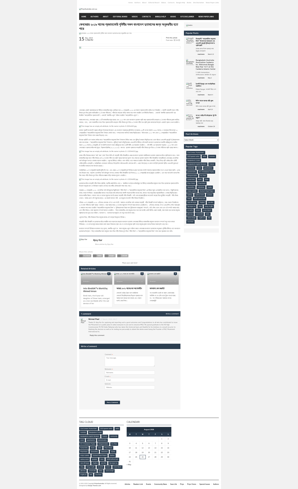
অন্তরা (189, 198)
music (200, 179)
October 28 (211, 126)
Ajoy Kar (90, 40)
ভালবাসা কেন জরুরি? (157, 288)
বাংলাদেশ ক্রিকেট (207, 210)
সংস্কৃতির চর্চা (202, 218)
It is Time (203, 175)
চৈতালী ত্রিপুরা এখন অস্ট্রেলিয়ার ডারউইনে (205, 84)
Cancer (212, 164)
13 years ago (138, 281)
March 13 (211, 54)
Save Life (173, 484)
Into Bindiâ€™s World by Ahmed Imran (95, 289)
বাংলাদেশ (198, 210)
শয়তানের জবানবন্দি (191, 218)
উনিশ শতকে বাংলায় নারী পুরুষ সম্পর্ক (204, 101)
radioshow (201, 187)
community (190, 168)
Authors (137, 2)
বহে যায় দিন (190, 210)
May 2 (210, 78)
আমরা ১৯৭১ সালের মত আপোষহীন (129, 288)
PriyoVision (201, 183)
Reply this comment (97, 335)
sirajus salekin (191, 191)
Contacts (171, 2)
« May (129, 464)
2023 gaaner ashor (193, 156)
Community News (160, 484)
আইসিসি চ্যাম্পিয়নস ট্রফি (199, 198)
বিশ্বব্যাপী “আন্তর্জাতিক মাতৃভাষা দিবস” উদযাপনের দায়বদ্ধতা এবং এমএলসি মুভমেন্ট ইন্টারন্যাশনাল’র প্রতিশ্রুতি (205, 42)
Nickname (109, 369)
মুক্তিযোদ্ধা (190, 214)
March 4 (210, 94)
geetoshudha (191, 172)
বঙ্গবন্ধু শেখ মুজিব (209, 206)
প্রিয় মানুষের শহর (191, 206)
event (199, 168)
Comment (109, 354)
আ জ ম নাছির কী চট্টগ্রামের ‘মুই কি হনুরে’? (206, 116)
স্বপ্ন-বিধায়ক (190, 222)
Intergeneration (192, 175)
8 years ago (172, 281)
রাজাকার (207, 214)
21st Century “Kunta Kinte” (195, 152)
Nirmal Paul (93, 319)
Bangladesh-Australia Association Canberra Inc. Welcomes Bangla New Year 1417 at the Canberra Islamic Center (205, 64)
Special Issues (204, 484)
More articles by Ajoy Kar (104, 244)
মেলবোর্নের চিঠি (199, 214)
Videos (163, 2)
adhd (204, 156)
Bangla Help (180, 2)
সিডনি (209, 218)
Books (189, 2)
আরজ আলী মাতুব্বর (191, 202)
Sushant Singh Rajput (207, 191)
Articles (86, 281)
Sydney (189, 195)
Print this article (171, 38)
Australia (212, 156)
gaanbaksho (208, 168)
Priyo (182, 484)
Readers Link (138, 484)
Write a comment (172, 314)
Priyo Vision (191, 183)
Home (130, 2)
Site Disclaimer (198, 2)
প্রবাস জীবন (210, 202)
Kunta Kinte (191, 179)
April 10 (210, 109)
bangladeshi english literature (196, 164)
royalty (210, 187)
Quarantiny (190, 187)
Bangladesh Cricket (193, 160)
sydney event (199, 195)
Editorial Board (153, 2)
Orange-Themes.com (94, 485)
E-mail (107, 376)
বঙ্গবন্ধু (200, 206)
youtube (209, 195)
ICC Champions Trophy (206, 172)
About (144, 2)
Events (148, 484)
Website (108, 384)
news (206, 179)
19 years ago (105, 281)
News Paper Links (212, 2)
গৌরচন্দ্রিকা (202, 202)
